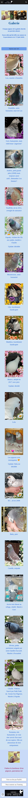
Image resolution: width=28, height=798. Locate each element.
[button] (2, 2)
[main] (14, 23)
